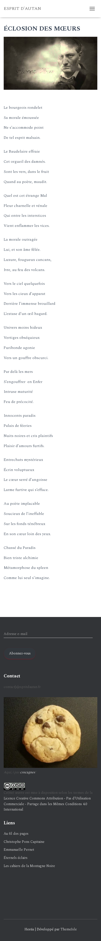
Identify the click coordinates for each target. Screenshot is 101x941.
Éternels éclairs (15, 857)
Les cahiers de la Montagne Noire (29, 866)
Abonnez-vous (20, 653)
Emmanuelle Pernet (19, 849)
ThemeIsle (69, 929)
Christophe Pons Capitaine (24, 841)
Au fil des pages (16, 833)
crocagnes (27, 772)
